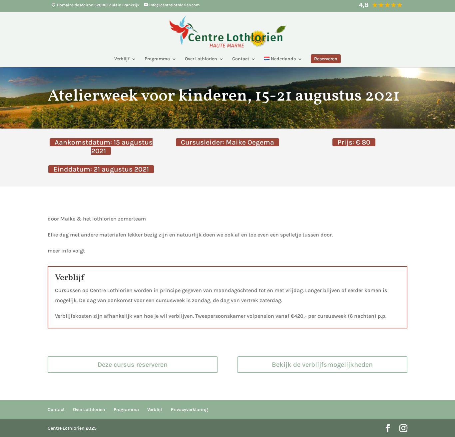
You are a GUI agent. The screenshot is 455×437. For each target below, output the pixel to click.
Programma (157, 59)
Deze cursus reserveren (133, 364)
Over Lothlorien (201, 59)
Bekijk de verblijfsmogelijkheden (322, 364)
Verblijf (122, 59)
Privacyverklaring (189, 409)
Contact (240, 59)
